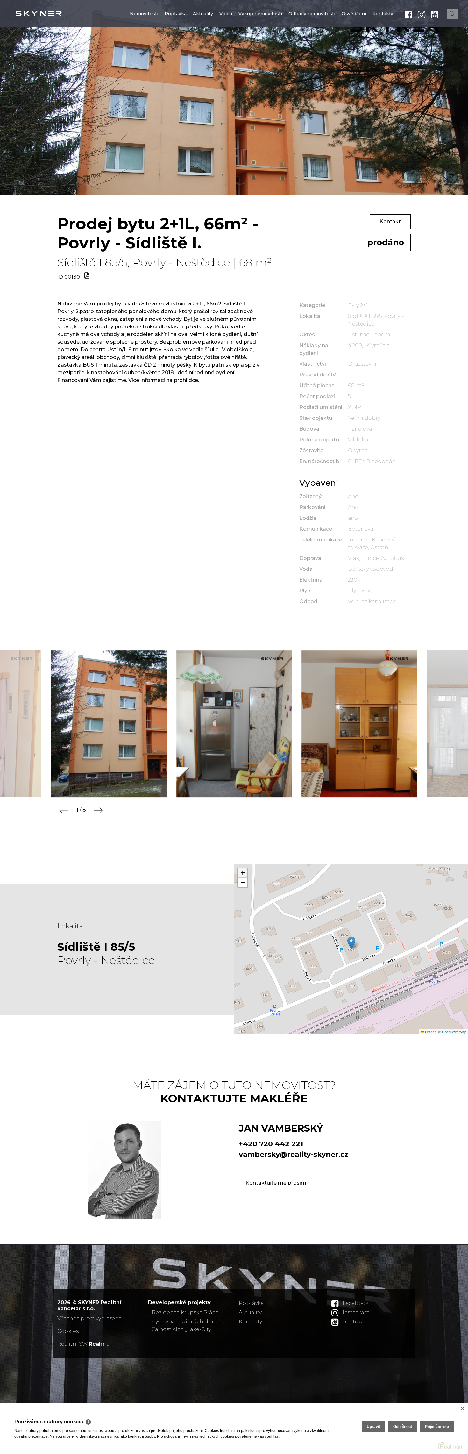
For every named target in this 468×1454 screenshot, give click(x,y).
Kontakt (390, 221)
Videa (225, 52)
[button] (351, 942)
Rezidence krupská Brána (185, 1312)
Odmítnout (402, 1426)
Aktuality (203, 52)
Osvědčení (354, 52)
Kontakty (382, 52)
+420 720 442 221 (271, 1144)
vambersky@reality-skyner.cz (293, 1154)
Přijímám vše (437, 1426)
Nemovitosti (144, 52)
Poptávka (176, 52)
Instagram (356, 1312)
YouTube (354, 1322)
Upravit (373, 1426)
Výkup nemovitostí (260, 52)
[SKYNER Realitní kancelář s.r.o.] (52, 13)
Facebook (356, 1303)
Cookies (68, 1331)
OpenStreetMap (454, 1031)
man (101, 1344)
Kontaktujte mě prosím (275, 1183)
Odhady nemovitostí (311, 52)
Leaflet (430, 1031)
